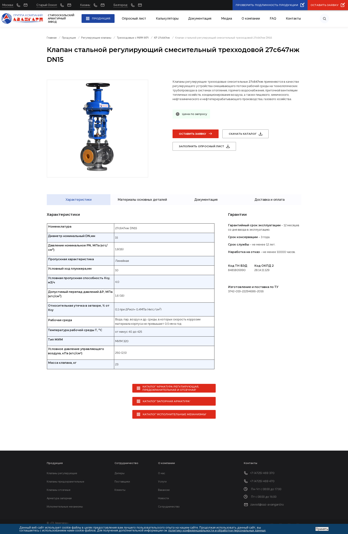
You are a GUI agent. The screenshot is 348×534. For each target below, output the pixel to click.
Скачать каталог (243, 133)
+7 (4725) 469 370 (262, 473)
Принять (322, 529)
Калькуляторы (167, 18)
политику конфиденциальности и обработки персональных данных (217, 530)
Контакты (293, 18)
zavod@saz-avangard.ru (267, 504)
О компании (251, 18)
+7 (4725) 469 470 (262, 481)
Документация (199, 18)
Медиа (226, 18)
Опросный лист (134, 18)
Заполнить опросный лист (201, 146)
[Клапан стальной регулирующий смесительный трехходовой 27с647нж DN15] (97, 128)
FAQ (273, 18)
